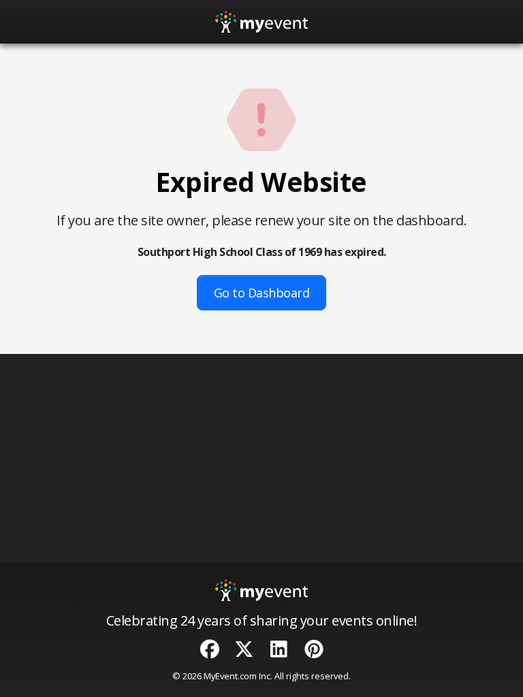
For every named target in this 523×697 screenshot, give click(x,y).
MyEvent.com (230, 676)
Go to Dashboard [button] (262, 293)
